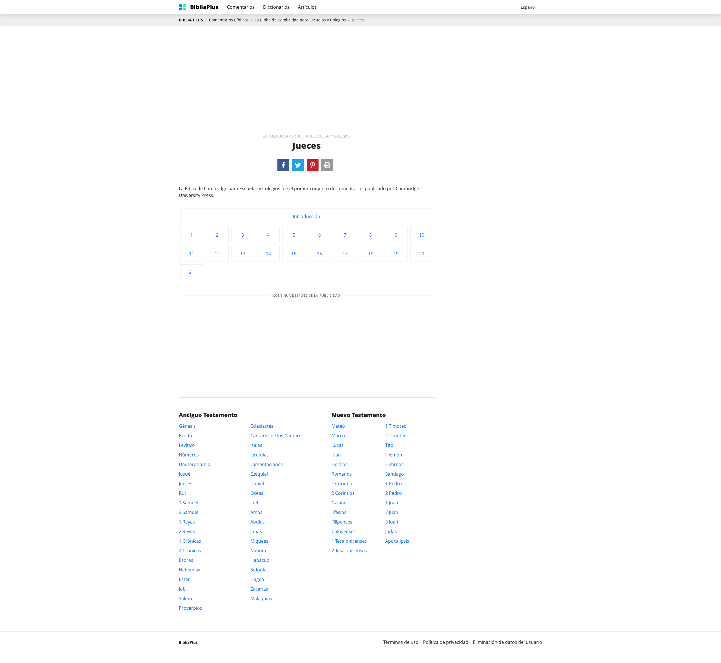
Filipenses (341, 522)
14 (268, 253)
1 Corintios (343, 483)
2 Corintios (343, 493)
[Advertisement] (360, 70)
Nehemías (189, 570)
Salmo (185, 598)
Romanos (341, 474)
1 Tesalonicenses (349, 541)
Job (182, 589)
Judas (391, 531)
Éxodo (185, 436)
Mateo (338, 426)
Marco (338, 436)
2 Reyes (187, 531)
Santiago (394, 474)
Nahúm (258, 550)
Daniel (257, 483)
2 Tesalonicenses (349, 550)
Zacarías (259, 589)
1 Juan (391, 503)
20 (421, 253)
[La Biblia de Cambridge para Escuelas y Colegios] (283, 165)
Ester (184, 579)
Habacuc (259, 560)
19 (396, 253)
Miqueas (259, 541)
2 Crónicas (190, 550)
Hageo (257, 579)
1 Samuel (188, 503)
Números (189, 455)
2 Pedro (393, 493)
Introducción (306, 216)
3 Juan (391, 522)
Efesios (338, 512)
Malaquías (261, 598)
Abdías (257, 522)
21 (191, 272)
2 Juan (391, 512)
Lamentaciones (266, 464)
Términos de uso (401, 642)
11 (191, 253)
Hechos (339, 464)
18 (370, 253)
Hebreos (394, 464)
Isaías (256, 445)
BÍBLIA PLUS (191, 20)
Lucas (337, 445)
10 (421, 235)
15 (293, 253)
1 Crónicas (190, 541)
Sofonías (259, 570)
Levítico (187, 445)
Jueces (185, 483)
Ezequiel (259, 474)
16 (319, 253)
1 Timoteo (396, 426)
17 (345, 253)
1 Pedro (393, 483)
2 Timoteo (396, 436)
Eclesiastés (261, 426)
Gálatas (339, 503)
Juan (336, 455)
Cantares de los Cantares (277, 436)
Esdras (186, 560)
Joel (254, 503)
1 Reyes (187, 522)
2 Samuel (188, 512)
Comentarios (241, 7)
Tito (389, 445)
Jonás (256, 531)
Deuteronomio (194, 464)
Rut (182, 493)
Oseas (256, 493)
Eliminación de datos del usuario (507, 642)
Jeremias (259, 455)
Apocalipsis (397, 541)
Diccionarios (276, 7)
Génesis (187, 426)
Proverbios (190, 608)
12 (217, 253)
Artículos (307, 7)
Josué (184, 474)
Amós (256, 512)
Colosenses (343, 531)
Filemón (393, 455)
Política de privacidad (445, 642)
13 (242, 253)
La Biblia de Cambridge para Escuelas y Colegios (300, 20)
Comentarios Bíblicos (229, 20)
